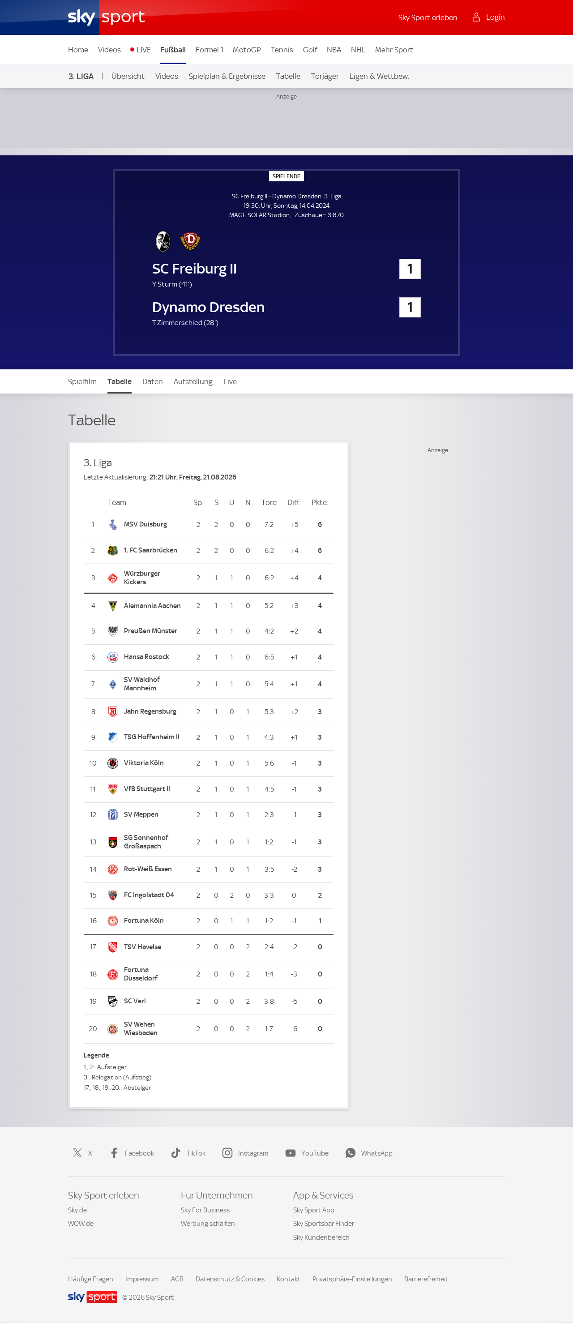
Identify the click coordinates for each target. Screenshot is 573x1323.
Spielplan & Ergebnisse (227, 76)
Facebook (139, 1153)
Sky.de (77, 1210)
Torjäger (325, 76)
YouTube (315, 1153)
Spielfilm (82, 381)
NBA (334, 49)
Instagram (253, 1153)
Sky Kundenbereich (321, 1237)
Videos (109, 49)
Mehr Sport (394, 49)
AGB (177, 1279)
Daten (152, 381)
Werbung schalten (208, 1224)
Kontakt (288, 1279)
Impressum (142, 1279)
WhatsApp (377, 1153)
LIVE (144, 49)
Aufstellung (193, 381)
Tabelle (288, 76)
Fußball (173, 49)
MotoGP (247, 49)
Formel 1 (209, 49)
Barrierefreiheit (426, 1279)
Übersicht (128, 76)
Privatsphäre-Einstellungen (352, 1279)
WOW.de (81, 1224)
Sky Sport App (313, 1210)
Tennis (282, 49)
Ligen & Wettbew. (379, 76)
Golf (310, 49)
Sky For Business (205, 1210)
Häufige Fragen (90, 1279)
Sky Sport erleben (428, 17)
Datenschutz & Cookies (230, 1279)
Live (230, 381)
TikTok (196, 1153)
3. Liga (81, 76)
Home (78, 49)
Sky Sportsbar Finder (323, 1224)
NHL (358, 49)
